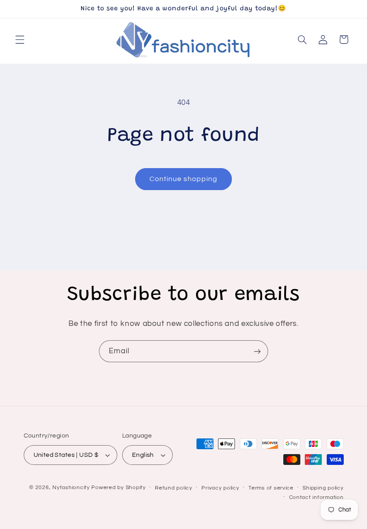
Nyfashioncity (71, 487)
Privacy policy (220, 488)
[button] (19, 39)
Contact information (316, 497)
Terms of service (271, 488)
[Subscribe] (257, 351)
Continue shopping (183, 178)
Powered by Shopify (118, 487)
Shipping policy (323, 488)
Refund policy (173, 488)
